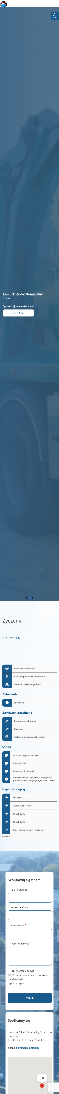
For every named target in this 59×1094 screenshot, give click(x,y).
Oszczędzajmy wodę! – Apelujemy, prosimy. (23, 833)
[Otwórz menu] (53, 5)
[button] (55, 16)
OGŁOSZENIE (19, 813)
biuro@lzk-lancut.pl (27, 1047)
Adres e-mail (18, 925)
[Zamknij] (43, 1078)
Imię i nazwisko (20, 889)
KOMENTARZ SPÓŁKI (22, 805)
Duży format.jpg (11, 637)
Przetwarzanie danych (23, 970)
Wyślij (29, 998)
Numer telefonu (19, 907)
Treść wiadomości (21, 943)
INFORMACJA (19, 797)
